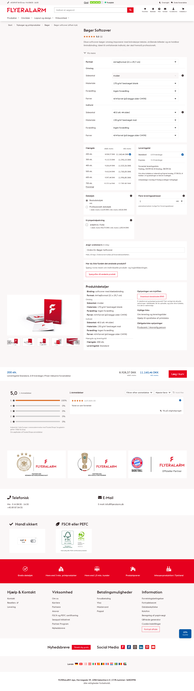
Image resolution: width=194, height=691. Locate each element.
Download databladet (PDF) (152, 296)
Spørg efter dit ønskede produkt (102, 274)
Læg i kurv (177, 374)
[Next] (77, 342)
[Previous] (9, 342)
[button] (145, 62)
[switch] (33, 541)
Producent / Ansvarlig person (151, 327)
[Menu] (35, 538)
